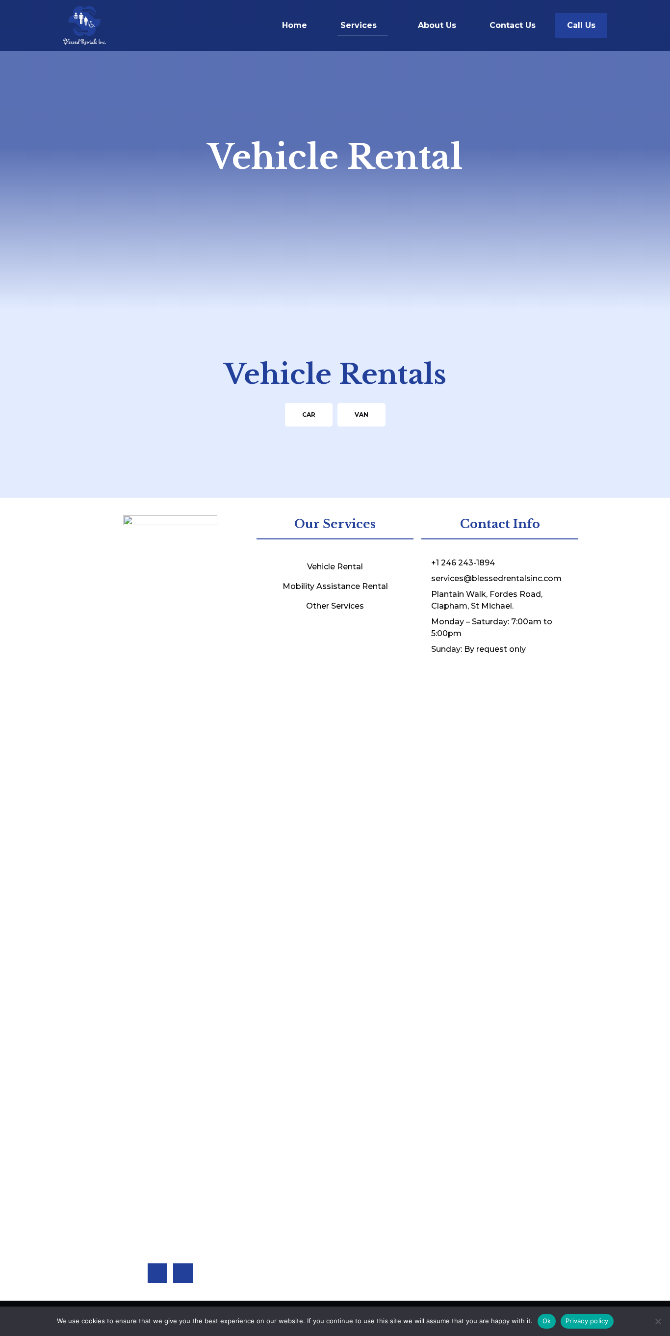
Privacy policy (587, 1321)
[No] (658, 1321)
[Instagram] (183, 1273)
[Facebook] (157, 1273)
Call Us (581, 25)
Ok (546, 1321)
